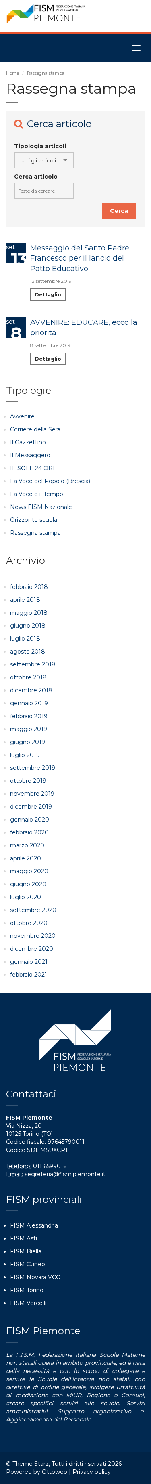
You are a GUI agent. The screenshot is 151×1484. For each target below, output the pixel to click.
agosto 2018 (27, 651)
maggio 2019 (28, 729)
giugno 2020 (28, 884)
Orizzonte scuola (33, 519)
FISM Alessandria (34, 1225)
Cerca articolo (36, 176)
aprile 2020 (25, 858)
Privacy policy (91, 1472)
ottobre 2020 (29, 923)
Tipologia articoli (40, 146)
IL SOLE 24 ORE (33, 468)
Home (12, 73)
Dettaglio (48, 295)
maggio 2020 (29, 871)
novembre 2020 (33, 936)
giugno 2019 (27, 742)
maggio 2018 (29, 612)
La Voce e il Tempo (36, 494)
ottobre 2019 (28, 780)
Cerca (119, 210)
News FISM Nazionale (41, 507)
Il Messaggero (30, 455)
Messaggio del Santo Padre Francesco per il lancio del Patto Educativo (79, 258)
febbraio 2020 (29, 832)
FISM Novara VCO (35, 1277)
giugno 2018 (28, 625)
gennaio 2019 (29, 703)
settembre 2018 (33, 664)
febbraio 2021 (28, 974)
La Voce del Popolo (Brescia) (50, 481)
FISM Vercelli (28, 1303)
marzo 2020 (27, 845)
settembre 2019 (32, 767)
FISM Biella (25, 1251)
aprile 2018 (25, 599)
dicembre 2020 (31, 948)
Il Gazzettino (28, 442)
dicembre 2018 (31, 690)
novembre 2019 (32, 793)
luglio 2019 (25, 755)
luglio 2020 (25, 897)
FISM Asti (23, 1238)
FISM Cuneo (27, 1264)
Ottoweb (54, 1472)
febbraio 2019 (29, 716)
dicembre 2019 (31, 806)
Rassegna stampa (35, 532)
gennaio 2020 (29, 819)
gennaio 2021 (29, 961)
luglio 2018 (25, 638)
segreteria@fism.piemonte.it (65, 1174)
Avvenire (22, 416)
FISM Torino (26, 1290)
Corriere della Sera (35, 429)
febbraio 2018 (29, 587)
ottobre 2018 (28, 677)
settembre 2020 (33, 910)
